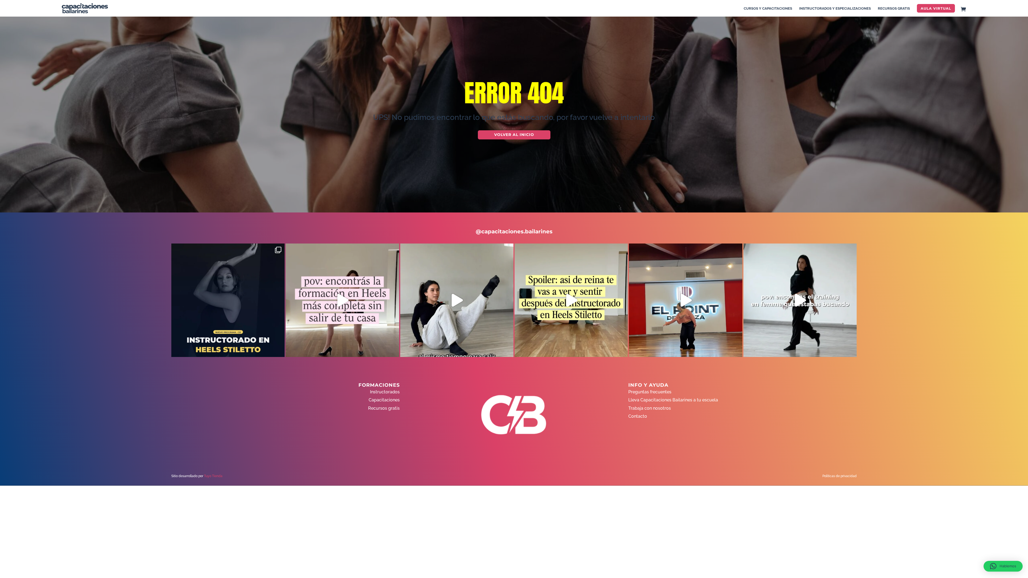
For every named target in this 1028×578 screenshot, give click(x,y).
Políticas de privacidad (839, 476)
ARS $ (1015, 97)
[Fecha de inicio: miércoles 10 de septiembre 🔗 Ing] (571, 300)
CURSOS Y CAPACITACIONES (768, 8)
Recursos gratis (384, 408)
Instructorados (385, 391)
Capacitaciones (384, 399)
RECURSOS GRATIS (894, 8)
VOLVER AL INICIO (514, 134)
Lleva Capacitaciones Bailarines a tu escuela (673, 399)
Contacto (637, 416)
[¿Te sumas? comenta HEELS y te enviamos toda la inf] (342, 300)
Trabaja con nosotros (649, 408)
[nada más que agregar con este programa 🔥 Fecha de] (228, 300)
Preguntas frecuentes (649, 391)
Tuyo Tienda (213, 476)
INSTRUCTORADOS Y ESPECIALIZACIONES (835, 8)
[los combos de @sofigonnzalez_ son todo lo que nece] (456, 300)
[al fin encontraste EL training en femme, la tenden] (800, 300)
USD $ (1016, 86)
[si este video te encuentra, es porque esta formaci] (685, 300)
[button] (1003, 566)
